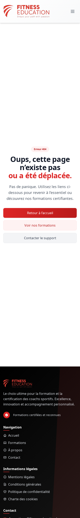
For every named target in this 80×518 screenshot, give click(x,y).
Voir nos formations (40, 225)
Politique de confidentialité (29, 491)
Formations (17, 443)
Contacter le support (40, 238)
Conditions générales (24, 484)
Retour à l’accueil (40, 213)
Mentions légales (21, 477)
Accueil (13, 435)
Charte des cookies (23, 499)
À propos (15, 450)
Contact (14, 457)
